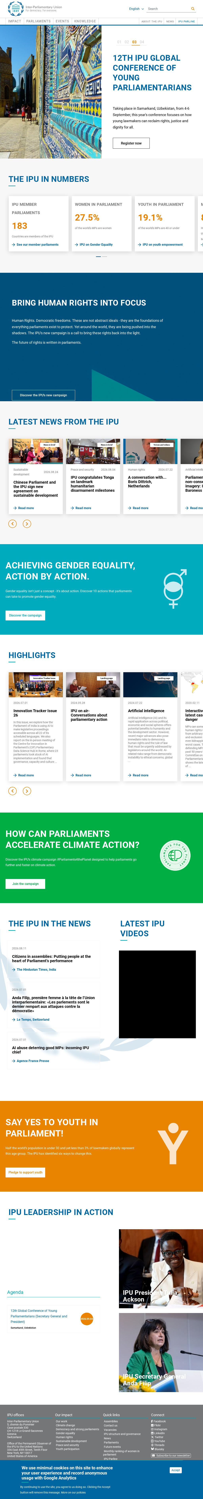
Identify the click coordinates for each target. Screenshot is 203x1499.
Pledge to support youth (25, 1172)
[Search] (193, 9)
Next (27, 524)
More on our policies (73, 1492)
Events (62, 21)
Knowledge (85, 21)
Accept (175, 1470)
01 (119, 42)
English (134, 9)
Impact (14, 21)
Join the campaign (25, 884)
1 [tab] (98, 256)
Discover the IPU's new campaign (43, 395)
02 (127, 42)
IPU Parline (186, 21)
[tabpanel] (38, 224)
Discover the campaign (25, 615)
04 (142, 42)
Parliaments (38, 21)
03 (134, 42)
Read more (133, 151)
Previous (12, 524)
